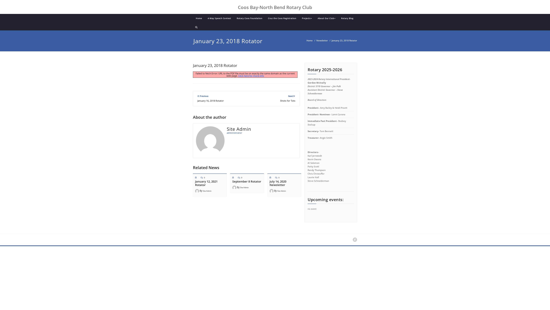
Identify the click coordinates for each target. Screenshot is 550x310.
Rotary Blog (347, 18)
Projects (306, 18)
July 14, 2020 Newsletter (278, 183)
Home (199, 18)
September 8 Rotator (246, 181)
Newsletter (322, 40)
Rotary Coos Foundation (249, 18)
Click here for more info (251, 75)
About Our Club (326, 18)
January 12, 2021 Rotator (206, 183)
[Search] (196, 27)
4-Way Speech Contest (219, 18)
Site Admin (207, 191)
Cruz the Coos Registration (282, 18)
